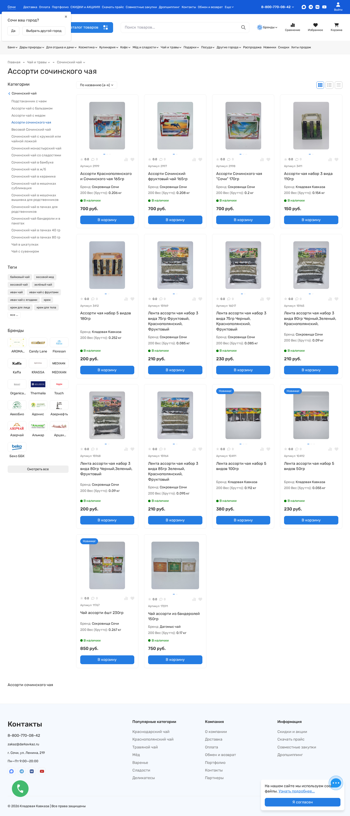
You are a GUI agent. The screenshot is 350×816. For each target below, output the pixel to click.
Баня (11, 47)
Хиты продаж (301, 47)
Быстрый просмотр (109, 145)
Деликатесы (143, 778)
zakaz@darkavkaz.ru (23, 744)
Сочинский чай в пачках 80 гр (35, 238)
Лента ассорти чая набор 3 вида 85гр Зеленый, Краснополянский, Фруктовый (173, 471)
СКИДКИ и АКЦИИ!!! (85, 7)
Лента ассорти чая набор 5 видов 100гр (241, 466)
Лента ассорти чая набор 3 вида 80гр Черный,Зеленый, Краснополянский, (310, 318)
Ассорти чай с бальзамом (32, 109)
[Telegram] (311, 7)
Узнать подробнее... (297, 791)
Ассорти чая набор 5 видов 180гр (105, 316)
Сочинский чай (69, 62)
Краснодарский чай (151, 731)
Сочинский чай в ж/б (28, 170)
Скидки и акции (292, 731)
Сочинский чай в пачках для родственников (34, 209)
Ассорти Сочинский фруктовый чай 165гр (168, 176)
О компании (216, 731)
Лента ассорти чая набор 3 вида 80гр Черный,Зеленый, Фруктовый (106, 468)
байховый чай (20, 277)
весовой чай (19, 285)
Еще (228, 7)
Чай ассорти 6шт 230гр (102, 612)
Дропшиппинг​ (169, 7)
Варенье (140, 762)
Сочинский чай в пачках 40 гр (35, 230)
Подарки (190, 47)
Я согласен (302, 802)
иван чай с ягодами (23, 300)
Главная (14, 62)
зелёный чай (43, 285)
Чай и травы (170, 47)
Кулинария (107, 47)
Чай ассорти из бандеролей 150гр (174, 616)
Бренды (269, 27)
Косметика (87, 47)
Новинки (269, 47)
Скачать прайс (113, 7)
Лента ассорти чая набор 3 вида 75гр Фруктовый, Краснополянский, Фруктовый (173, 321)
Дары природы (30, 47)
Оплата (44, 7)
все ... (14, 315)
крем (47, 300)
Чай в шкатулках (25, 244)
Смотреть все (38, 469)
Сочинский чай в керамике (33, 177)
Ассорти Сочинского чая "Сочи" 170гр (239, 176)
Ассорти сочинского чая (31, 123)
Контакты (189, 7)
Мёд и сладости (144, 47)
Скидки (283, 47)
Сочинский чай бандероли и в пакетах (35, 221)
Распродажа (252, 47)
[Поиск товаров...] (243, 27)
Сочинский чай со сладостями (36, 155)
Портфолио (60, 7)
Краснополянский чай (153, 739)
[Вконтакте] (317, 7)
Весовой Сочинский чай (31, 130)
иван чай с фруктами (43, 292)
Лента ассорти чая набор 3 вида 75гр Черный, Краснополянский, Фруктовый (241, 321)
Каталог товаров (83, 27)
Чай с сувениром (25, 252)
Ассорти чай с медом (28, 116)
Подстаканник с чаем (29, 101)
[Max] (304, 7)
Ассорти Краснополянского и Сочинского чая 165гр (106, 176)
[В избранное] (132, 159)
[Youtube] (324, 7)
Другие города (227, 47)
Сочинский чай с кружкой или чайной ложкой (36, 139)
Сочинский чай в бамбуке (32, 162)
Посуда (206, 47)
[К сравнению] (126, 159)
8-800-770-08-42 (276, 7)
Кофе (124, 47)
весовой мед (45, 277)
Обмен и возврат (210, 7)
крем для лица (20, 307)
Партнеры (214, 778)
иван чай (16, 292)
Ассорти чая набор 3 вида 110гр (308, 176)
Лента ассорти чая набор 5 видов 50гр (309, 466)
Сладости (141, 770)
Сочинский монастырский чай (36, 148)
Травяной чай (145, 747)
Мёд (136, 754)
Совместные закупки (141, 7)
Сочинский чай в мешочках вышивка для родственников (35, 197)
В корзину (107, 220)
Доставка (30, 7)
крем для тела (46, 307)
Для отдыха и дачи (60, 47)
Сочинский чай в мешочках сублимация (33, 186)
